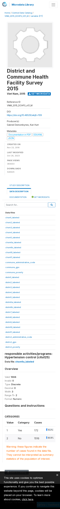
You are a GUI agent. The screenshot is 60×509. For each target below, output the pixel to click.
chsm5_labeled (12, 237)
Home (7, 13)
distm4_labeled (12, 292)
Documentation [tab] (18, 197)
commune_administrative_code (20, 262)
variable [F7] (37, 16)
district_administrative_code (18, 337)
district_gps (10, 342)
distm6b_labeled (13, 307)
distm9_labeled (12, 322)
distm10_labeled (12, 327)
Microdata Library (23, 4)
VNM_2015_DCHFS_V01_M (17, 16)
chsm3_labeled (12, 227)
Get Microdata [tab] (42, 197)
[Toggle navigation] (53, 5)
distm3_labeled (12, 287)
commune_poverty (14, 272)
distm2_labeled (12, 282)
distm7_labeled (12, 312)
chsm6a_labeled (13, 242)
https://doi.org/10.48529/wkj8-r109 (24, 115)
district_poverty (12, 347)
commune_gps (12, 267)
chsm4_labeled (12, 232)
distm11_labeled (12, 332)
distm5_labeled (12, 297)
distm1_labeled (12, 277)
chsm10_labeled (12, 252)
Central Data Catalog (22, 13)
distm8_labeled (12, 317)
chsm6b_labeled (13, 247)
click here (27, 499)
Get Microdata (40, 93)
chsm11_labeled (12, 257)
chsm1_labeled (12, 217)
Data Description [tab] (19, 191)
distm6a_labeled (13, 302)
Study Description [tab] (19, 185)
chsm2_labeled (12, 222)
